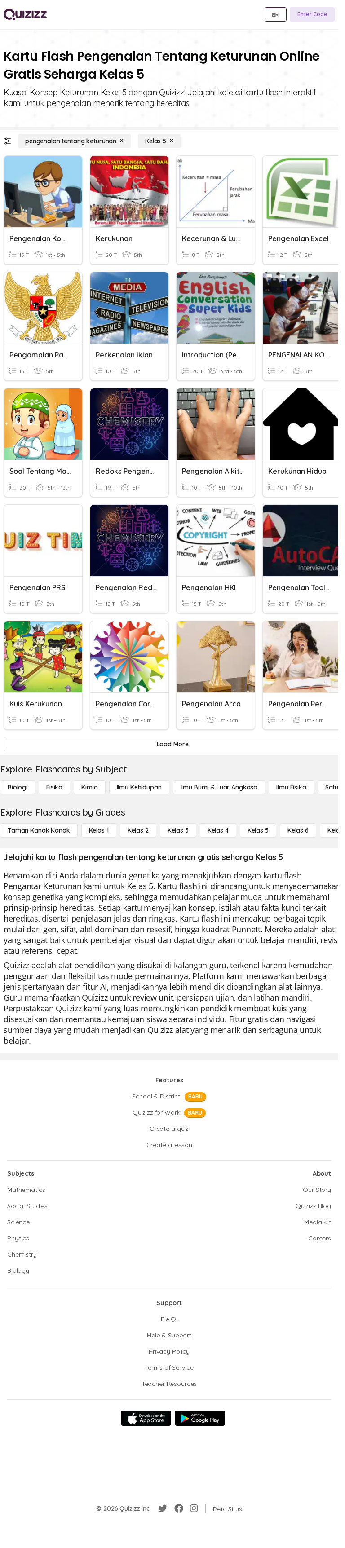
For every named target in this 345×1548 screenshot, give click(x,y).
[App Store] (146, 1418)
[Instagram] (194, 1508)
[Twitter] (162, 1508)
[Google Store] (200, 1418)
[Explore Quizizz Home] (25, 14)
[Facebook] (178, 1508)
